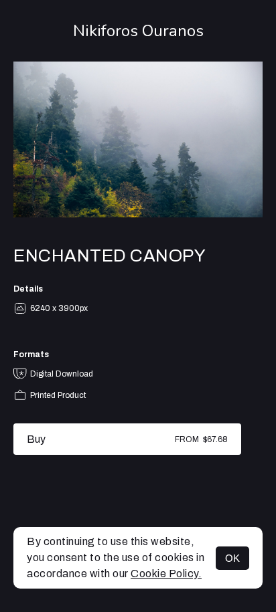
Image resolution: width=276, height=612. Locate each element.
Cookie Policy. (166, 573)
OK (232, 558)
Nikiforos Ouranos (138, 30)
